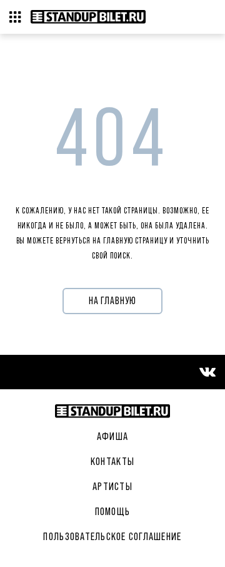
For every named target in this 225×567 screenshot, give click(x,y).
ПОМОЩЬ (113, 511)
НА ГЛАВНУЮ (113, 301)
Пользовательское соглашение (112, 536)
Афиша (112, 436)
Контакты (112, 461)
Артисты (112, 486)
